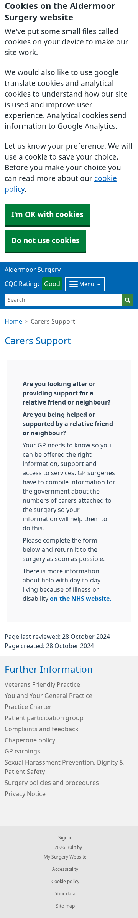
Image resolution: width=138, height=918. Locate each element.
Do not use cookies (45, 240)
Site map (65, 906)
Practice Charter (28, 707)
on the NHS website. (81, 599)
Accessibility (65, 869)
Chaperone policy (30, 740)
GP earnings (22, 751)
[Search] (127, 300)
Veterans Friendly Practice (42, 684)
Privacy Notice (25, 794)
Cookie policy (65, 881)
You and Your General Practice (48, 696)
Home (13, 321)
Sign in (65, 838)
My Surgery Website (65, 857)
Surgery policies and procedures (52, 783)
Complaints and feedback (42, 729)
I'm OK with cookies (47, 214)
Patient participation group (44, 718)
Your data (65, 894)
